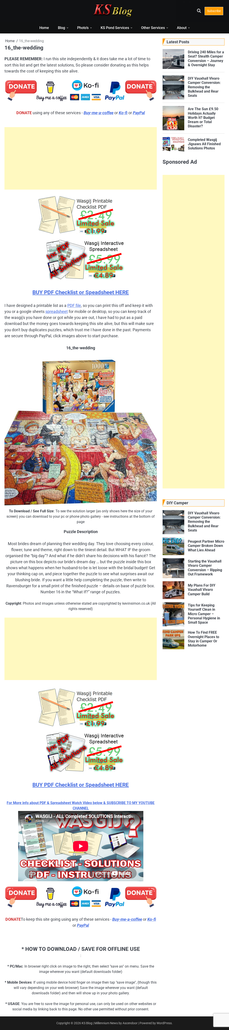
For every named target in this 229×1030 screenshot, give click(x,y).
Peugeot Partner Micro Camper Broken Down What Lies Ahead (206, 545)
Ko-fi (123, 112)
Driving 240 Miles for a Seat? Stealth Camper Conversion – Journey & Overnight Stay (206, 58)
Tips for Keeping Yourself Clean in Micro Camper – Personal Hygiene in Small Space (204, 614)
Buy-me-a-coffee (98, 112)
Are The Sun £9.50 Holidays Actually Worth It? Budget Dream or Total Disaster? (203, 117)
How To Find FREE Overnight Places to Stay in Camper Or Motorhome (203, 638)
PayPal (139, 112)
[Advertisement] (80, 158)
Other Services (153, 28)
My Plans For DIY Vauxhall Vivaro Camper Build (201, 589)
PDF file (74, 305)
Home (44, 28)
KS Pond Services (115, 28)
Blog (61, 28)
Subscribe (214, 11)
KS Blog (87, 1023)
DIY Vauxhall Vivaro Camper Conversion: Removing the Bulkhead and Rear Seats (204, 87)
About (182, 28)
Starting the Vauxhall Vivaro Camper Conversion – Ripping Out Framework (205, 567)
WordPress (164, 1023)
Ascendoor (130, 1023)
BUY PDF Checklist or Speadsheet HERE (80, 292)
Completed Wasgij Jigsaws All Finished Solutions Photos (204, 144)
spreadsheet (56, 311)
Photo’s (83, 28)
